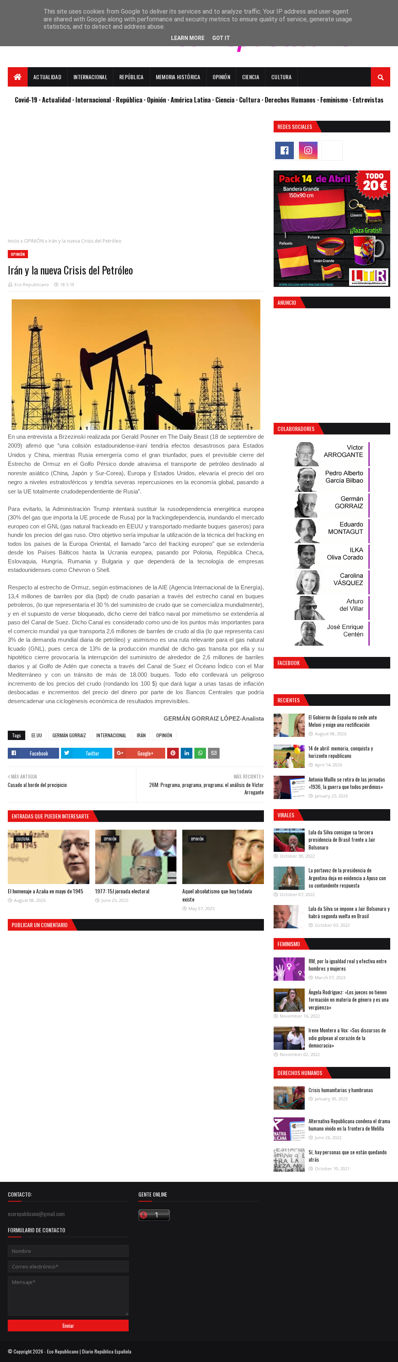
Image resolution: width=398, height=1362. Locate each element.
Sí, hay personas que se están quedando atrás (348, 1156)
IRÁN (141, 735)
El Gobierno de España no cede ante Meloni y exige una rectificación (343, 721)
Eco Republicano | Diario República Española (89, 1351)
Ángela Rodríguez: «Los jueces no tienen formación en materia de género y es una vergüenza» (349, 999)
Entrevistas (368, 99)
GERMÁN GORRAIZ (69, 735)
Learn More (187, 38)
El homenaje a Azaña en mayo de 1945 (45, 891)
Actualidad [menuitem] (47, 77)
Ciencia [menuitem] (250, 77)
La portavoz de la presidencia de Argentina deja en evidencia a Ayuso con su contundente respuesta (347, 877)
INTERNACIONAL (111, 735)
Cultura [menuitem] (281, 77)
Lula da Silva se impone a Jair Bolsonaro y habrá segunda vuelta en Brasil (349, 912)
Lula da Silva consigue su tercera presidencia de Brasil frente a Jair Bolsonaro (342, 839)
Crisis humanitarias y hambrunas (341, 1090)
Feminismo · (336, 99)
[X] (332, 150)
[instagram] (308, 150)
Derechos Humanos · (292, 99)
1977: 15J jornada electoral (122, 891)
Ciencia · (227, 99)
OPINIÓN (34, 241)
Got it (221, 38)
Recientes (289, 700)
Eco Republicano (31, 284)
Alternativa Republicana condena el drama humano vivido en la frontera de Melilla (349, 1125)
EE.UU (36, 735)
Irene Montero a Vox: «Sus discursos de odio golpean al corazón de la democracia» (347, 1037)
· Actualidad (55, 99)
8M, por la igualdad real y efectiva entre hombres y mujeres (348, 965)
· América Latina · (191, 99)
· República (128, 99)
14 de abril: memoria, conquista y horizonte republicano (341, 752)
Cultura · (252, 99)
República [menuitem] (131, 77)
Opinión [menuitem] (221, 77)
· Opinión (156, 99)
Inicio (13, 241)
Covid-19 (27, 99)
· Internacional (92, 99)
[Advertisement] (136, 175)
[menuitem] (18, 77)
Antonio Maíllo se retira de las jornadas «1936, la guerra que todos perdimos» (347, 783)
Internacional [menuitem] (90, 77)
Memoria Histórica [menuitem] (178, 77)
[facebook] (284, 150)
